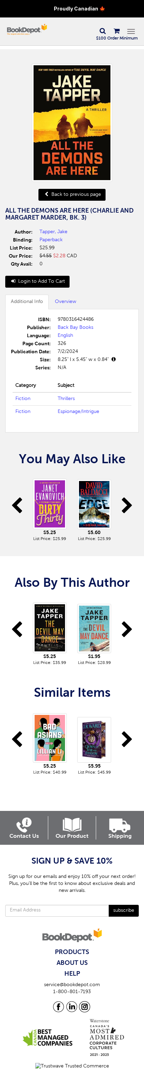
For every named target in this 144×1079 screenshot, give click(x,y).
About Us (72, 963)
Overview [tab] (65, 302)
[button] (102, 31)
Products (72, 952)
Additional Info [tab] (27, 302)
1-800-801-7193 (72, 992)
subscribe (123, 910)
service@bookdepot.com (72, 985)
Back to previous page (75, 194)
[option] (50, 508)
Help (72, 974)
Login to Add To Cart (41, 281)
